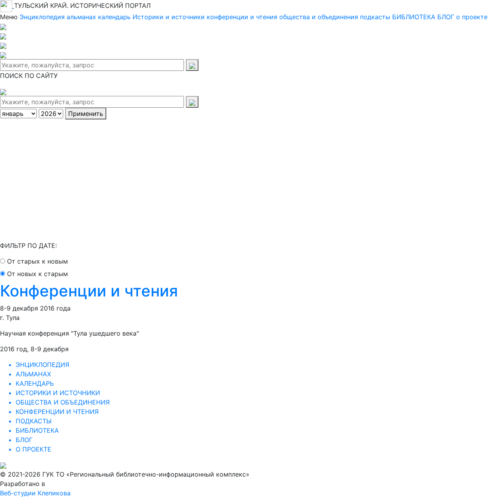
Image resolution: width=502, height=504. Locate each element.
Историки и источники (169, 17)
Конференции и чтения (89, 290)
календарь (114, 17)
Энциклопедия (42, 17)
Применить (85, 113)
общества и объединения (318, 17)
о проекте (471, 17)
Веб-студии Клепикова (35, 493)
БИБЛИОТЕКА (413, 17)
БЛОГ (445, 17)
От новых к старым (37, 274)
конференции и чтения (242, 17)
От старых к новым (37, 261)
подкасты (375, 17)
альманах (81, 17)
